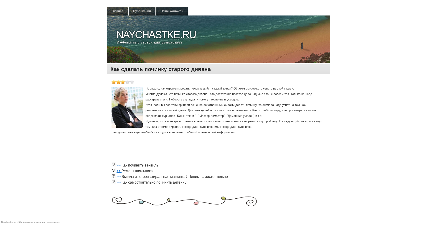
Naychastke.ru (156, 35)
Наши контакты (172, 11)
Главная (117, 11)
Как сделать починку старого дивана (160, 69)
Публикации (142, 11)
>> (119, 165)
